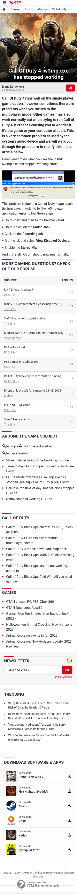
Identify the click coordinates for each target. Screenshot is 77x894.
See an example (63, 676)
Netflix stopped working (23, 499)
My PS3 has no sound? (18, 289)
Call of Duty (59, 9)
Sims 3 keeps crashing (18, 419)
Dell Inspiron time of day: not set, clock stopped (40, 488)
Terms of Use (30, 873)
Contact (69, 873)
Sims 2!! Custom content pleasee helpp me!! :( (33, 304)
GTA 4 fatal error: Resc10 (24, 608)
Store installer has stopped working (31, 460)
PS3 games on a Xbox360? (21, 361)
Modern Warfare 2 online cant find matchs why (33, 332)
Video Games (12, 338)
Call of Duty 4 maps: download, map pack (36, 549)
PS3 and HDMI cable (17, 405)
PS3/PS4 (10, 294)
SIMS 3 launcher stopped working (25, 318)
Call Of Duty (11, 381)
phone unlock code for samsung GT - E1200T (32, 390)
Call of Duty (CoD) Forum (51, 482)
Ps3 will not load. (15, 347)
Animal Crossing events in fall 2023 (31, 635)
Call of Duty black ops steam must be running (32, 376)
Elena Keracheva (13, 86)
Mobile (8, 395)
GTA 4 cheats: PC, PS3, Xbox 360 (30, 602)
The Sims (10, 309)
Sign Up (7, 873)
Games (42, 9)
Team (17, 873)
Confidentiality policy (51, 873)
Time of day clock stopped (25, 466)
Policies (38, 876)
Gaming (15, 9)
